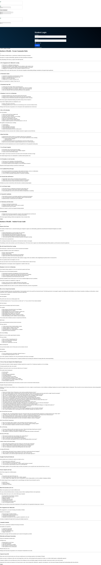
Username (36, 34)
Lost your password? (38, 47)
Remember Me (38, 43)
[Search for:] (6, 12)
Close (1, 564)
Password (36, 38)
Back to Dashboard (3, 10)
